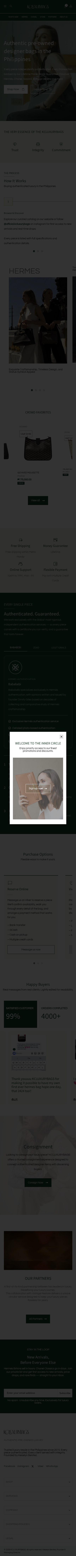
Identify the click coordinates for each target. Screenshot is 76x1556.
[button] (61, 736)
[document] (38, 778)
